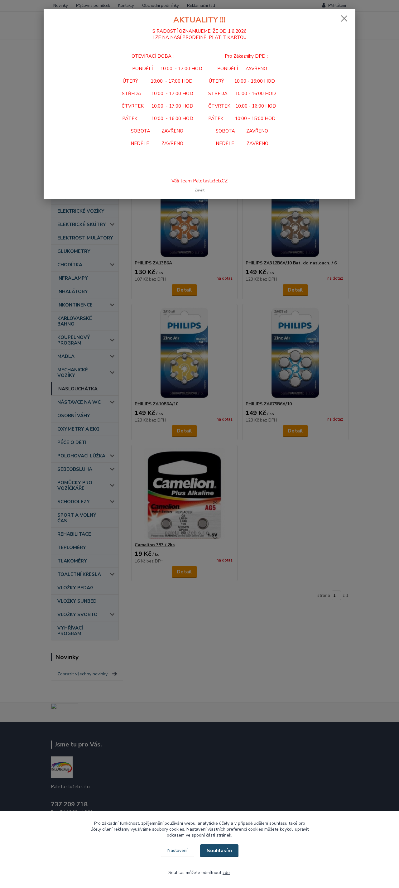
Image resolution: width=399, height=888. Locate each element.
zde (226, 873)
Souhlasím (219, 850)
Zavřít (199, 190)
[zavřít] (344, 18)
